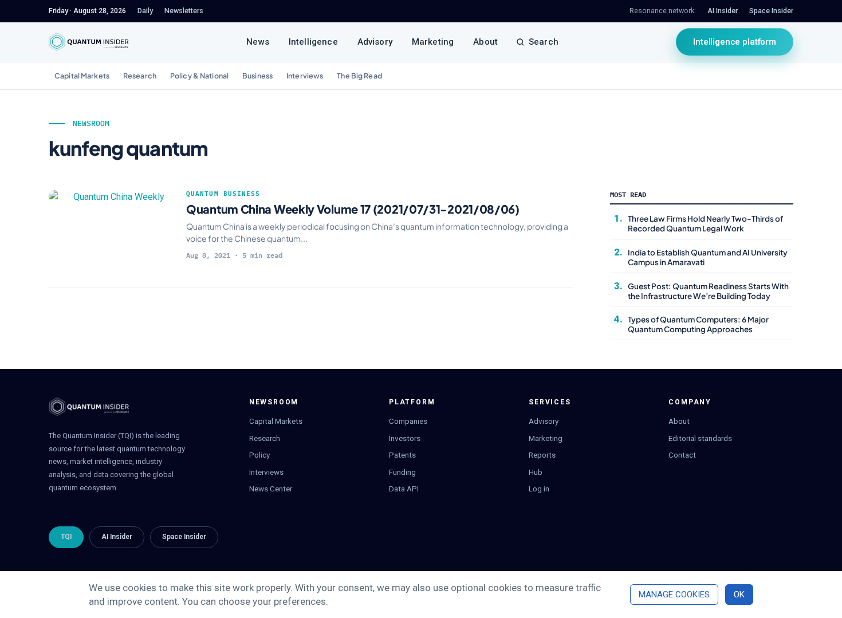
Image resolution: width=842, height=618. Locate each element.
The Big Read (359, 75)
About (485, 42)
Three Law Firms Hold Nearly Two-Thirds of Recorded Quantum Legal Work (705, 223)
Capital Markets (81, 75)
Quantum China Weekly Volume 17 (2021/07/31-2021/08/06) (353, 209)
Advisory (374, 42)
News (257, 42)
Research (139, 75)
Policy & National (199, 75)
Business (257, 75)
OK (739, 594)
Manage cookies (674, 594)
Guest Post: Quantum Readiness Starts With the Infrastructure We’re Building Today (708, 291)
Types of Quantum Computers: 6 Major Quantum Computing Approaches (698, 324)
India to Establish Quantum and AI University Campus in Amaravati (708, 257)
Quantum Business (223, 194)
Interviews (304, 75)
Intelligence (313, 42)
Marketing (433, 42)
